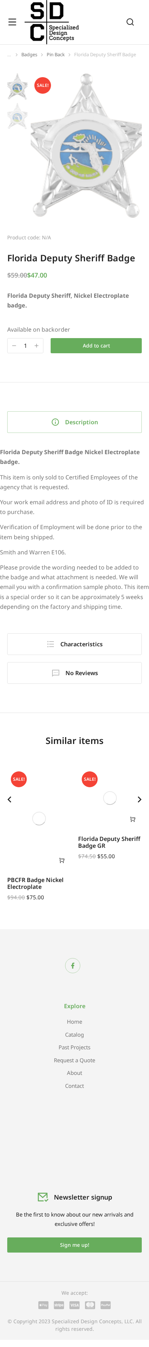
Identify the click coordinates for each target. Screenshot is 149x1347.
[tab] (74, 422)
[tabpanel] (74, 529)
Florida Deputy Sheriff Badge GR (109, 842)
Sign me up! (74, 1244)
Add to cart (96, 345)
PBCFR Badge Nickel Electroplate (35, 883)
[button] (9, 799)
